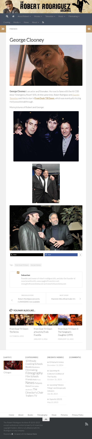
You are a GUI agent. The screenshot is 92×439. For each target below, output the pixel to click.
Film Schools (32, 376)
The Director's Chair (34, 390)
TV (35, 395)
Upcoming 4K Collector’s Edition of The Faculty (55, 374)
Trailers (30, 395)
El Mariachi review (56, 362)
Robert (29, 386)
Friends (13, 29)
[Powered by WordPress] (12, 434)
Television (49, 16)
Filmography (34, 373)
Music (60, 16)
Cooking (6, 22)
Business (36, 367)
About (34, 22)
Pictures (38, 383)
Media (16, 22)
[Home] (13, 16)
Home (11, 415)
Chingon (7, 372)
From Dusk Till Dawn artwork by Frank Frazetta (43, 332)
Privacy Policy (77, 415)
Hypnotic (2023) (55, 399)
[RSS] (43, 22)
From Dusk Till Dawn (22, 265)
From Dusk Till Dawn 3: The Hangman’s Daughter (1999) (68, 332)
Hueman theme (32, 434)
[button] (26, 254)
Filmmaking (73, 16)
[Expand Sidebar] (3, 28)
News (26, 22)
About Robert (23, 16)
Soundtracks (29, 389)
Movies (37, 16)
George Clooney (36, 265)
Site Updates (35, 386)
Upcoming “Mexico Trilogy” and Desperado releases (56, 388)
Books (29, 366)
